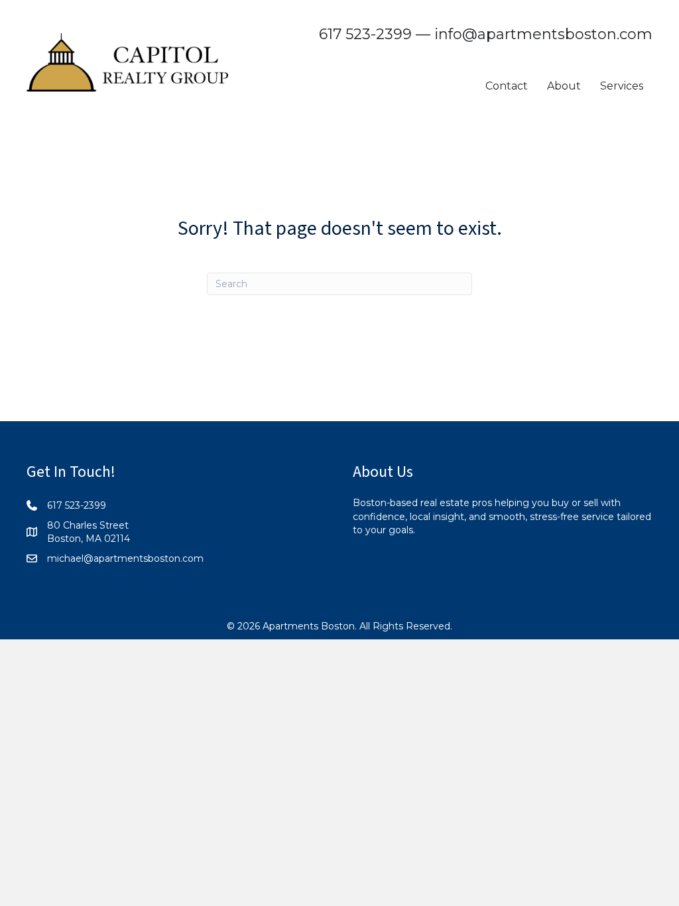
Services (621, 86)
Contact (506, 86)
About (564, 86)
